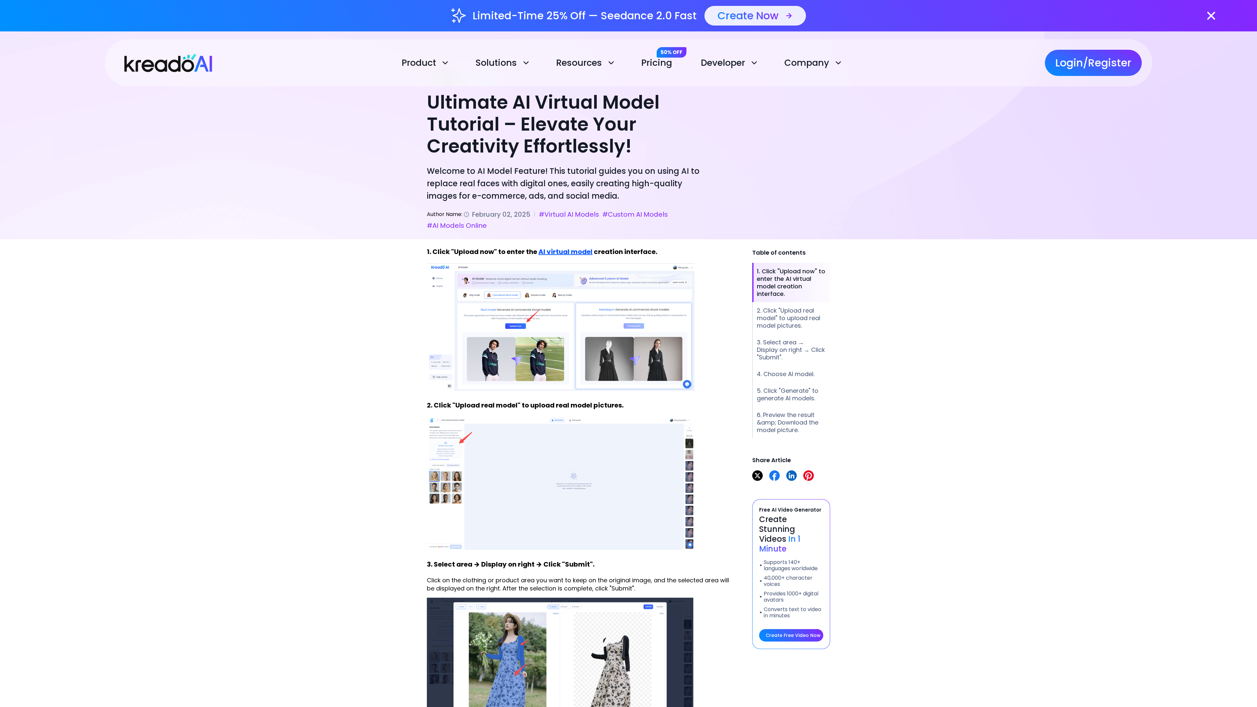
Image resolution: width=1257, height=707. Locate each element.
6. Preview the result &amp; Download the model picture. (787, 422)
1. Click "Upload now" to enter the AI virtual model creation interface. (791, 282)
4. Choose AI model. (785, 374)
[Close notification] (1211, 15)
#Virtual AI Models (569, 214)
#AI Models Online (457, 225)
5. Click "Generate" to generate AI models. (787, 394)
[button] (427, 62)
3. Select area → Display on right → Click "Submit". (791, 349)
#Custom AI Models (635, 214)
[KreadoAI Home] (161, 62)
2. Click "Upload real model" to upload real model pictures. (788, 318)
